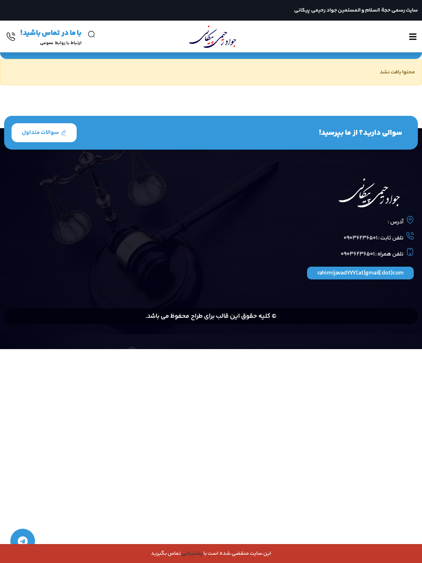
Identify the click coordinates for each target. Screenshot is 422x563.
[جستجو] (91, 34)
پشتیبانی (192, 553)
